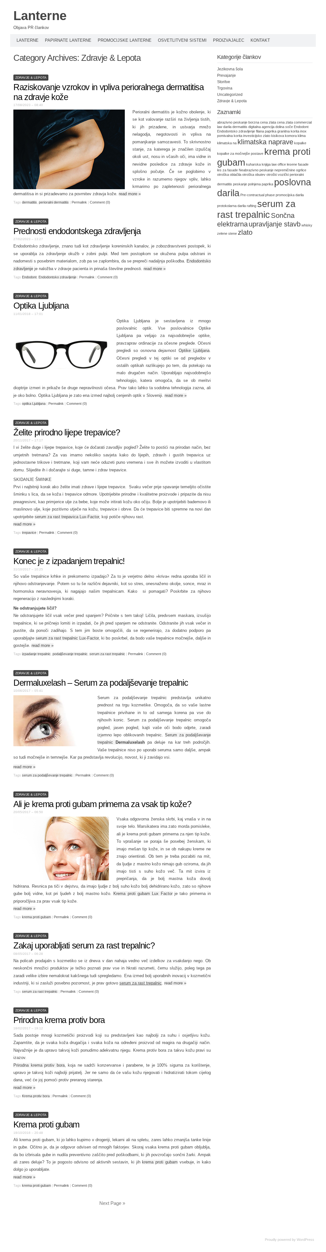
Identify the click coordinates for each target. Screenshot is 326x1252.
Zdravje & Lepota (30, 77)
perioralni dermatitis (54, 202)
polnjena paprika (260, 184)
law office (279, 164)
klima (302, 136)
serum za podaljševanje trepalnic (47, 775)
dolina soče (284, 127)
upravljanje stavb (275, 224)
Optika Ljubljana (40, 306)
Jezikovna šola (230, 69)
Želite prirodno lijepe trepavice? (66, 432)
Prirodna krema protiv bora (59, 1020)
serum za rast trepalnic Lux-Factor (67, 638)
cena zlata (285, 122)
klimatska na (227, 143)
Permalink (79, 202)
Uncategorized (230, 94)
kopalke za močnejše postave (240, 153)
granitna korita (288, 131)
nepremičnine (284, 170)
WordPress (305, 1239)
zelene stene (227, 233)
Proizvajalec (228, 40)
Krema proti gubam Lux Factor (142, 893)
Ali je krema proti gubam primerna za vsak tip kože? (102, 804)
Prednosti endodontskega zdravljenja (77, 231)
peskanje (240, 184)
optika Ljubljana (34, 403)
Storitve (223, 82)
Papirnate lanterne (68, 40)
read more (130, 193)
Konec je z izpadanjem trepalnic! (69, 561)
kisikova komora (284, 136)
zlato (245, 232)
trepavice (29, 532)
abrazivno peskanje (232, 122)
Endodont (29, 277)
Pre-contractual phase (257, 195)
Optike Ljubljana (194, 350)
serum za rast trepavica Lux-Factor (67, 516)
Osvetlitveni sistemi (182, 40)
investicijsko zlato (256, 136)
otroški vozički (277, 174)
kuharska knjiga (258, 164)
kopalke (300, 143)
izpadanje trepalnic (36, 654)
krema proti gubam (36, 917)
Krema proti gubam (46, 1124)
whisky (306, 225)
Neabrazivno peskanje (256, 170)
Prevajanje (226, 75)
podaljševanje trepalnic (70, 654)
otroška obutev (254, 174)
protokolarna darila (231, 206)
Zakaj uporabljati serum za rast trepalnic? (83, 945)
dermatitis (29, 202)
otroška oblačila (229, 174)
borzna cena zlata (262, 122)
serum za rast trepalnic (107, 654)
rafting (251, 206)
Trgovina (224, 88)
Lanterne (40, 16)
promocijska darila (290, 195)
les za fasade (227, 170)
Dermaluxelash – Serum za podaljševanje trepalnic (100, 683)
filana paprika (266, 131)
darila (227, 127)
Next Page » (112, 1203)
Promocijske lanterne (125, 40)
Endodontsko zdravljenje (57, 277)
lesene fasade (297, 164)
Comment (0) (100, 202)
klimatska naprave (265, 142)
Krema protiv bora (36, 1096)
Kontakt (260, 40)
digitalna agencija (261, 127)
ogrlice (301, 170)
